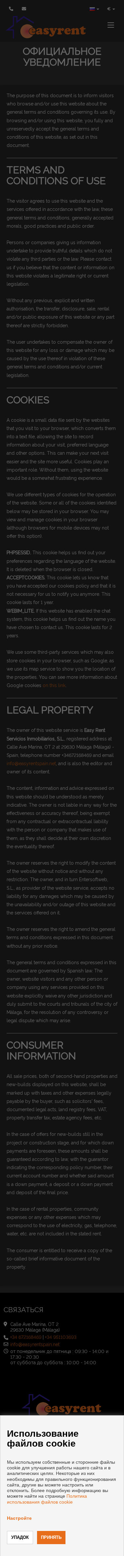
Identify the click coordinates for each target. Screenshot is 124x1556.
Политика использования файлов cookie (47, 1498)
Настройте (19, 1518)
